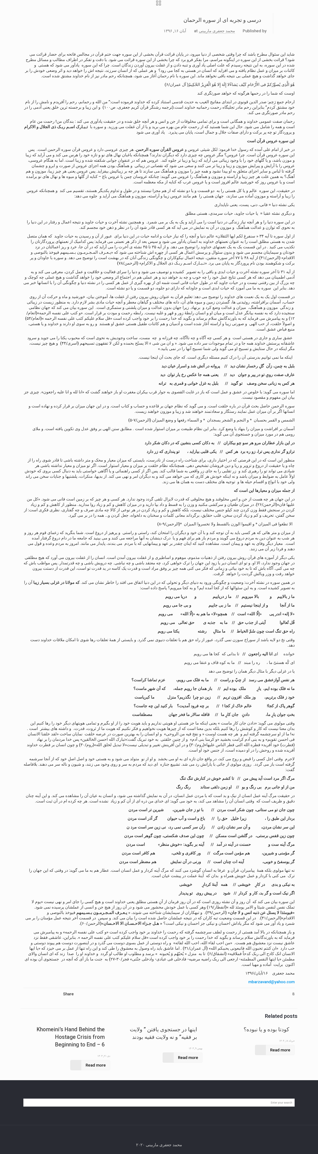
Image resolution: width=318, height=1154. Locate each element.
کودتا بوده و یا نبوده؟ (266, 1029)
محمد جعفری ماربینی (217, 30)
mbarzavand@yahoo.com (271, 981)
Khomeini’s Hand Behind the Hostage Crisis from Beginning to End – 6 (71, 1037)
